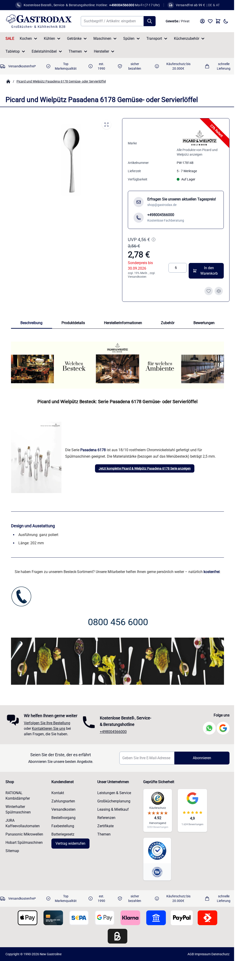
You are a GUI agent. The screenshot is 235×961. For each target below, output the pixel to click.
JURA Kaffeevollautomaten (23, 827)
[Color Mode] (225, 21)
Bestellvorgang (63, 821)
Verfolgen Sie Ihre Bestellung (47, 726)
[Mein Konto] (202, 21)
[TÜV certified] (155, 875)
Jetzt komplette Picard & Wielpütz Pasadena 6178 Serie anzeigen (145, 468)
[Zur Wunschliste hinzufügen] (208, 291)
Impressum (199, 958)
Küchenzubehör (186, 38)
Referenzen (105, 821)
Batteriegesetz (62, 838)
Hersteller (101, 51)
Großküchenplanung (112, 804)
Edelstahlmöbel (44, 51)
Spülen (128, 38)
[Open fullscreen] (106, 124)
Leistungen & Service (113, 796)
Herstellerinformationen (123, 323)
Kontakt (57, 796)
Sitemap (12, 854)
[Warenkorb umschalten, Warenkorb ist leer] (218, 21)
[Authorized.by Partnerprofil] (155, 854)
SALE (10, 38)
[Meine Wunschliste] (210, 21)
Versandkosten (137, 276)
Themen (75, 51)
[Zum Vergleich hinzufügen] (219, 291)
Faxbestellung (62, 829)
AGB (187, 958)
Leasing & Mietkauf (111, 813)
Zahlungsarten (62, 804)
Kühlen (49, 38)
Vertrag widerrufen (70, 847)
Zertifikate (104, 829)
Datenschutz (217, 958)
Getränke (74, 38)
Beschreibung (31, 323)
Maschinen (102, 38)
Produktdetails (73, 323)
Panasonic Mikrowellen (24, 838)
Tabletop (13, 51)
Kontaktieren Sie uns (48, 732)
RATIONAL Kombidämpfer (18, 799)
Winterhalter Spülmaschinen (18, 813)
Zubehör (167, 323)
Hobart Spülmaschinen (24, 846)
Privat (185, 21)
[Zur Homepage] (8, 81)
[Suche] (150, 21)
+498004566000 (112, 732)
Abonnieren (199, 761)
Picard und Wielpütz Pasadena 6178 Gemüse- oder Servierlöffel (61, 81)
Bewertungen (204, 323)
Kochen (26, 38)
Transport (154, 38)
